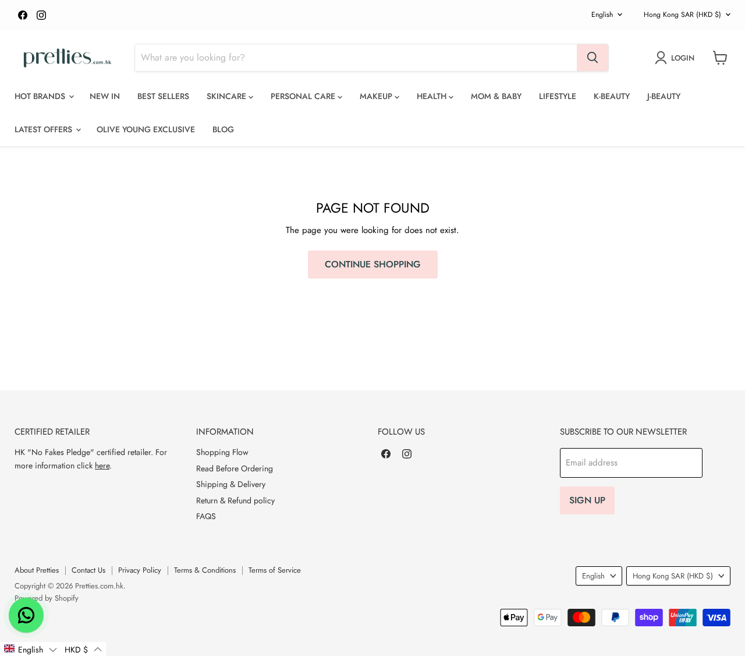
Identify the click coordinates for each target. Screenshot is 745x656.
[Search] (592, 57)
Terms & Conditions (205, 570)
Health (433, 96)
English (602, 14)
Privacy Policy (139, 570)
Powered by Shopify (47, 598)
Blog (223, 129)
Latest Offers (44, 129)
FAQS (206, 516)
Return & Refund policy (235, 500)
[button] (30, 649)
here (102, 465)
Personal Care (304, 96)
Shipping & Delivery (230, 484)
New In (105, 96)
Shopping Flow (222, 452)
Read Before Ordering (234, 468)
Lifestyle (557, 96)
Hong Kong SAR (682, 14)
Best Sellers (163, 96)
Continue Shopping (373, 264)
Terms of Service (275, 570)
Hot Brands (41, 96)
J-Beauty (663, 96)
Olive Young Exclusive (146, 129)
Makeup (377, 96)
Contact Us (88, 570)
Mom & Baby (496, 96)
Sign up (587, 500)
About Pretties (37, 570)
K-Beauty (612, 96)
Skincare (228, 96)
